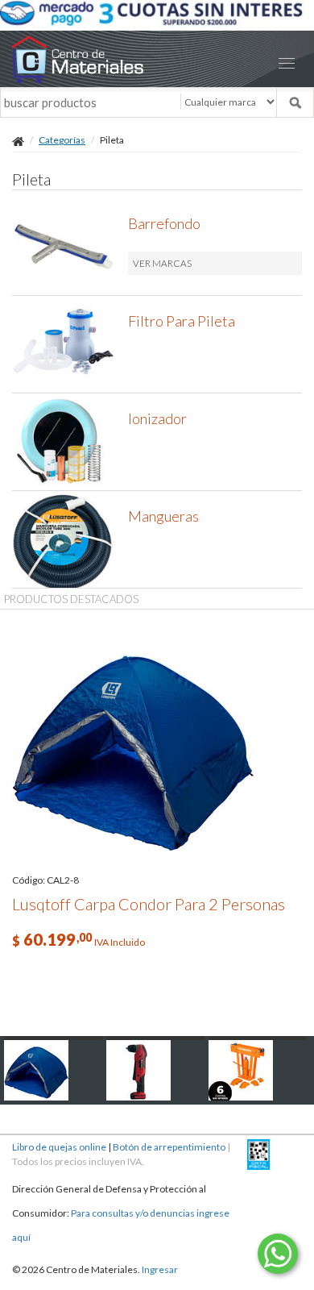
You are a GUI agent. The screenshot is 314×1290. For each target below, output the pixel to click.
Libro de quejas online (59, 1147)
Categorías (62, 140)
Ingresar (160, 1269)
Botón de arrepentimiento (169, 1147)
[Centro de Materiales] (157, 59)
